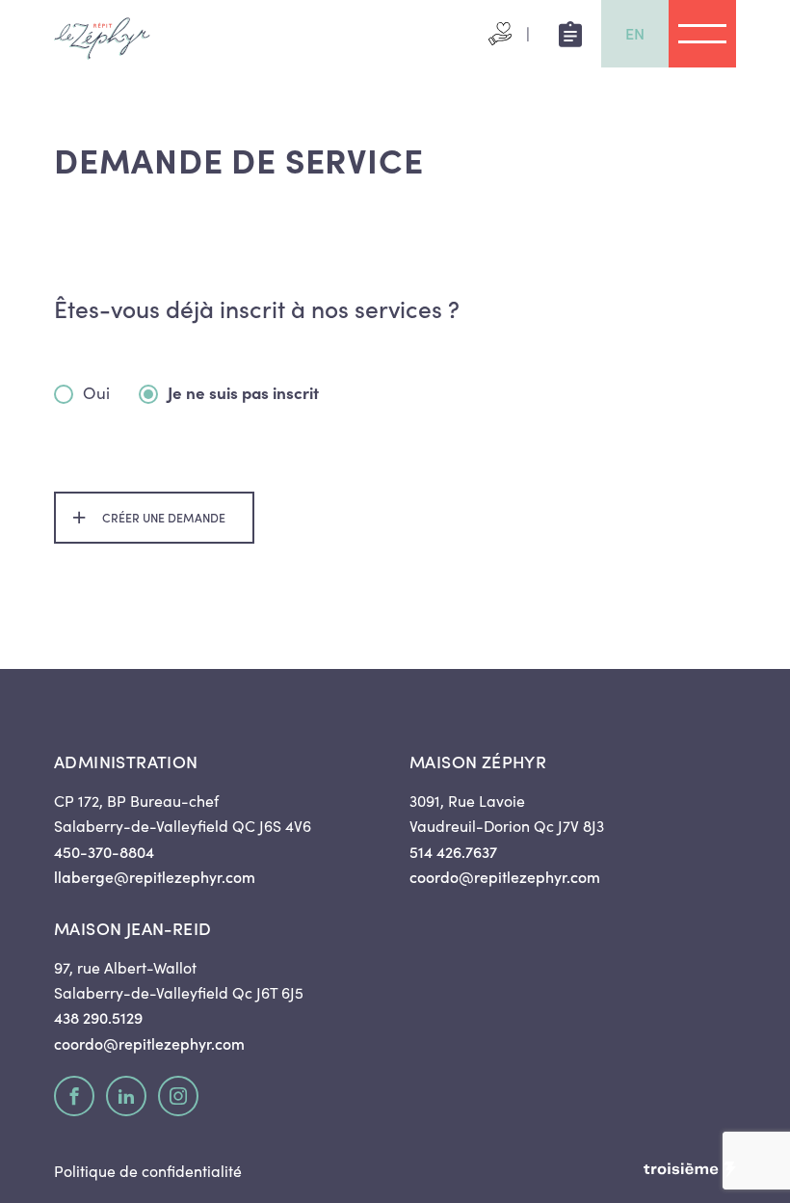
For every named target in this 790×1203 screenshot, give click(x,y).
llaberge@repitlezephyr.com (154, 876)
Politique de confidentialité (148, 1170)
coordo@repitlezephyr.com (504, 876)
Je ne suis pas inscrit (243, 394)
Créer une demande (163, 517)
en (635, 32)
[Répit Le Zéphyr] (102, 34)
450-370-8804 (104, 851)
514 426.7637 (453, 851)
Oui (96, 394)
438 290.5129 (98, 1017)
